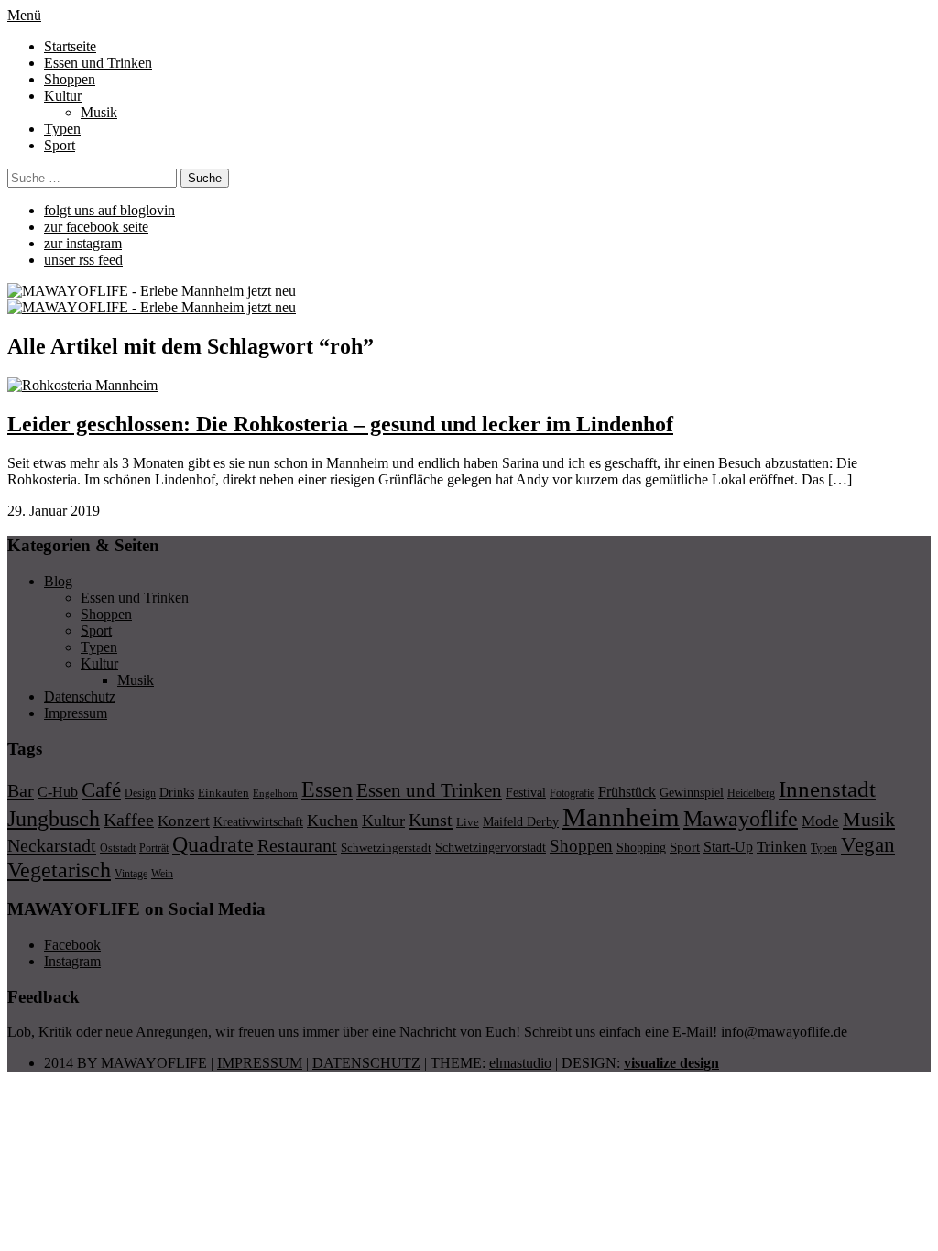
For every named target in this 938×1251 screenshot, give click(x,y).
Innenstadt (827, 789)
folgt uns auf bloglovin (109, 210)
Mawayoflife (740, 819)
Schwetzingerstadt (386, 847)
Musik (99, 112)
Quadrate (213, 844)
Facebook (72, 944)
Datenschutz (79, 696)
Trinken (782, 846)
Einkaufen (223, 793)
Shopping (641, 847)
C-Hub (58, 792)
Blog (58, 581)
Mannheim (621, 817)
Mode (820, 821)
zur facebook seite (96, 226)
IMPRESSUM (259, 1063)
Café (101, 789)
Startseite (70, 46)
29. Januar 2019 (53, 510)
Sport (59, 145)
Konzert (184, 821)
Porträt (154, 848)
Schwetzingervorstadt (490, 847)
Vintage (131, 873)
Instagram (72, 961)
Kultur (63, 95)
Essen (327, 789)
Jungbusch (53, 818)
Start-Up (728, 846)
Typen (62, 128)
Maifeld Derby (521, 821)
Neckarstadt (51, 845)
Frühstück (627, 792)
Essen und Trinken (98, 63)
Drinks (176, 793)
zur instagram (83, 243)
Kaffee (129, 820)
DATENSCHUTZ (366, 1063)
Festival (526, 792)
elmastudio (520, 1063)
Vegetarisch (59, 869)
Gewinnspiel (692, 793)
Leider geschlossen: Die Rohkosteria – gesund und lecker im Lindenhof (340, 424)
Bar (20, 790)
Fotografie (572, 793)
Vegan (868, 844)
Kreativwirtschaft (258, 821)
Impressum (75, 713)
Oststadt (118, 848)
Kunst (431, 820)
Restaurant (297, 845)
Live (467, 822)
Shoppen (69, 79)
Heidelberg (751, 793)
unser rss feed (83, 259)
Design (140, 793)
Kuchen (332, 820)
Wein (162, 873)
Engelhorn (275, 794)
